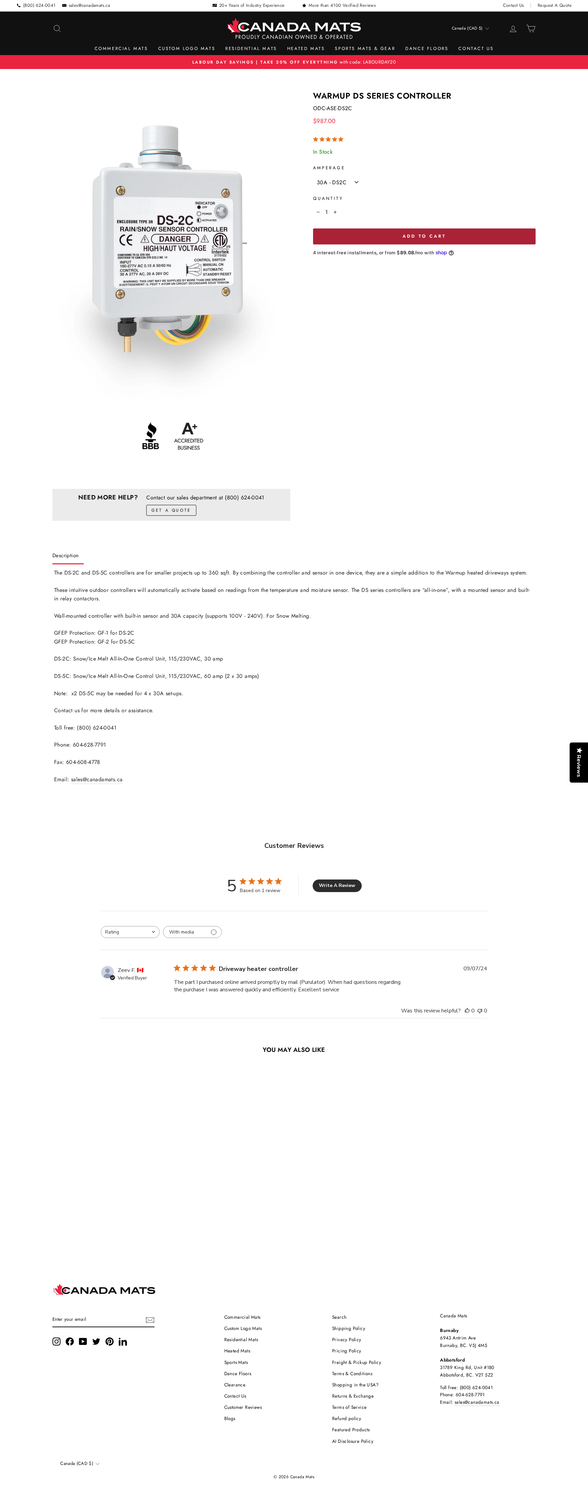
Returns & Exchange (353, 1396)
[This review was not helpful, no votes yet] (479, 1010)
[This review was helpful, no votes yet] (467, 1010)
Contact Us (513, 5)
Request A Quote (555, 5)
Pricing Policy (346, 1350)
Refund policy (346, 1418)
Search (339, 1317)
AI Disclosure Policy (352, 1441)
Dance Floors (426, 48)
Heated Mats (306, 48)
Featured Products (351, 1429)
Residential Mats (251, 48)
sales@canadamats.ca (89, 5)
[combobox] (130, 932)
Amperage (329, 168)
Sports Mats (236, 1362)
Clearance (235, 1384)
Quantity (328, 198)
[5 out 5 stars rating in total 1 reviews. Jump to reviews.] (329, 139)
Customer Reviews (243, 1407)
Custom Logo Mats (186, 48)
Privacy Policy (346, 1339)
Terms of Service (349, 1407)
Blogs (229, 1418)
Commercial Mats (121, 48)
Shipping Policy (348, 1328)
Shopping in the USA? (355, 1384)
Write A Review (337, 885)
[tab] (68, 557)
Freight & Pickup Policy (356, 1362)
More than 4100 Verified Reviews (342, 5)
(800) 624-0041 (39, 5)
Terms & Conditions (352, 1373)
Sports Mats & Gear (365, 48)
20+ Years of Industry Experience (252, 5)
